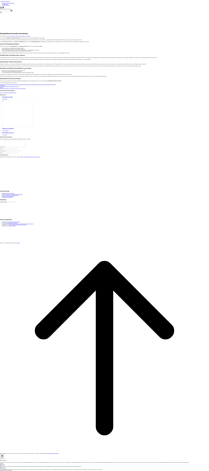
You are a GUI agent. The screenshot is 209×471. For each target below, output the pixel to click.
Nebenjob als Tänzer (12, 225)
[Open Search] (1, 8)
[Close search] (1, 12)
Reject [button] (45, 453)
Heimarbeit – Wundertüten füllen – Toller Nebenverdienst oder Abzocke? (20, 223)
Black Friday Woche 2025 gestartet (8, 193)
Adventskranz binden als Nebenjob (14, 221)
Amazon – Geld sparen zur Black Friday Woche (10, 195)
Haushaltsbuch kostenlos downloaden (40, 84)
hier (45, 80)
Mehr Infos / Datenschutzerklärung (53, 453)
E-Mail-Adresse (3, 150)
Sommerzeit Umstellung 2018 (7, 197)
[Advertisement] (104, 21)
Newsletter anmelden (5, 5)
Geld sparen (17, 36)
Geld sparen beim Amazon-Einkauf (8, 196)
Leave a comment (27, 36)
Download (9, 84)
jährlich (48, 84)
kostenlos (50, 84)
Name (1, 148)
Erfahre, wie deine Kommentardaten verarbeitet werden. (30, 156)
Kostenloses (22, 36)
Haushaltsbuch (22, 84)
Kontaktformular (5, 4)
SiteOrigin (18, 242)
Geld (19, 84)
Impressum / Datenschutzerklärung (8, 3)
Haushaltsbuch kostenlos (29, 84)
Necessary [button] (2, 463)
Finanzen (13, 36)
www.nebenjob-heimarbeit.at (5, 1)
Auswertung (5, 84)
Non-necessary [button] (2, 467)
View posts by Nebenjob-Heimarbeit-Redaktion (8, 92)
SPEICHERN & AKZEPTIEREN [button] (6, 470)
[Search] (11, 11)
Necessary (3, 464)
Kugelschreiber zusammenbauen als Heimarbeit (18, 224)
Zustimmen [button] (42, 453)
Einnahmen (13, 84)
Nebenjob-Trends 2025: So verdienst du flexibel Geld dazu (12, 194)
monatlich (54, 84)
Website (1, 152)
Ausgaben (1, 84)
